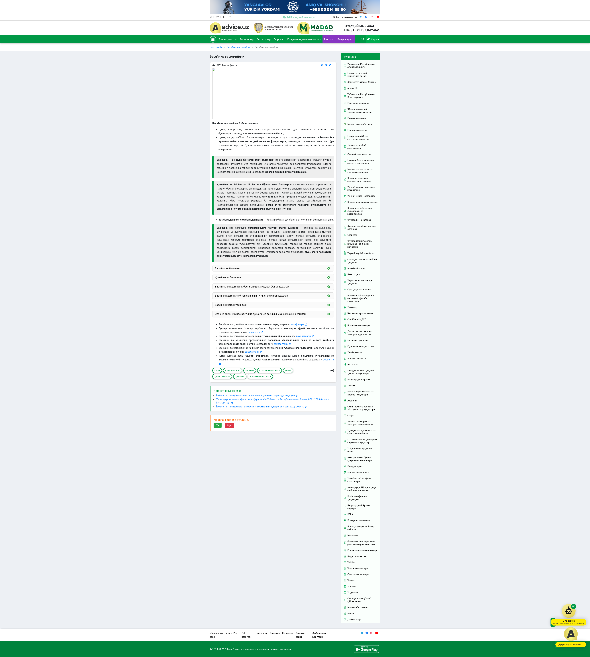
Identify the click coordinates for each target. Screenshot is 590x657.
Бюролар (279, 39)
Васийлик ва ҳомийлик (238, 47)
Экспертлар (264, 39)
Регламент (287, 633)
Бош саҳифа (216, 47)
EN (230, 17)
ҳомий (288, 370)
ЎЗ (211, 17)
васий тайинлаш (232, 370)
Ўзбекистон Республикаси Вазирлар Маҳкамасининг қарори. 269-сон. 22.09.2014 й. (260, 406)
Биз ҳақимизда (227, 39)
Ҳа (217, 425)
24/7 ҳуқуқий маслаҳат (301, 17)
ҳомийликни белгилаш (260, 376)
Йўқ (229, 425)
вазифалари (297, 324)
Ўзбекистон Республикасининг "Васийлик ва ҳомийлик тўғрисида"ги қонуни (255, 395)
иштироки (254, 332)
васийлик (250, 370)
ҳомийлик (239, 376)
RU (224, 17)
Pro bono (329, 39)
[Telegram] (330, 65)
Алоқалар (262, 633)
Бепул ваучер (345, 39)
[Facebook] (322, 65)
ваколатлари (303, 336)
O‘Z (217, 17)
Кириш (374, 39)
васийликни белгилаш (269, 370)
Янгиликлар (247, 39)
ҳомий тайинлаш (222, 376)
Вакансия (275, 633)
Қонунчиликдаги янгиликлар (304, 39)
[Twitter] (326, 65)
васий (217, 370)
